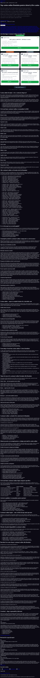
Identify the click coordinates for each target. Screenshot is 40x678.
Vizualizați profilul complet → (5, 635)
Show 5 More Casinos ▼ (20, 87)
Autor (1, 1)
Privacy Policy (2, 673)
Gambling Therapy (5, 669)
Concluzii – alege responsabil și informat (17, 32)
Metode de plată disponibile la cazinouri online (19, 31)
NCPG (18, 669)
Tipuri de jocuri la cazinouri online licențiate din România (20, 29)
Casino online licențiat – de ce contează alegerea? (8, 26)
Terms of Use (7, 673)
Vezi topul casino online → (4, 20)
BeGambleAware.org (28, 89)
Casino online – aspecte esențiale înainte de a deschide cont (21, 28)
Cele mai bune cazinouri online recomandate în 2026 (26, 26)
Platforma (2, 0)
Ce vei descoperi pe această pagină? (21, 27)
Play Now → (20, 47)
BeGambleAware (12, 669)
